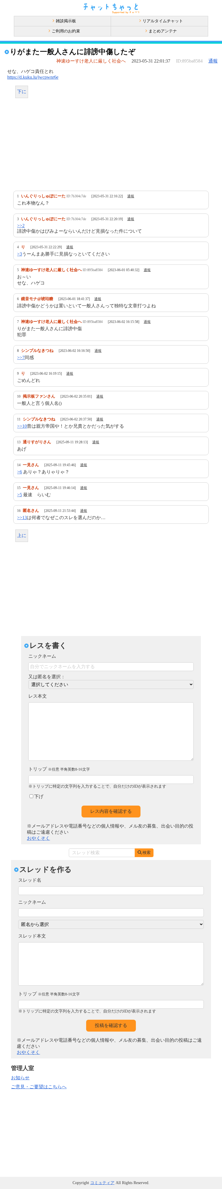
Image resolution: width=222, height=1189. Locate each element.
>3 (19, 253)
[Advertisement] (111, 145)
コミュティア (102, 1183)
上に (21, 535)
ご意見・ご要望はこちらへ (38, 1086)
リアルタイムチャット (163, 21)
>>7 (21, 357)
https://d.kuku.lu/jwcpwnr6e (32, 77)
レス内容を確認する (111, 811)
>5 (19, 494)
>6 (19, 471)
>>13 (22, 517)
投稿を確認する (111, 1025)
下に (21, 91)
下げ (38, 796)
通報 (213, 60)
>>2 (21, 225)
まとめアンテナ (163, 31)
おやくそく (38, 838)
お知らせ (20, 1077)
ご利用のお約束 (66, 31)
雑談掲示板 (66, 21)
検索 (147, 852)
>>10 (22, 426)
